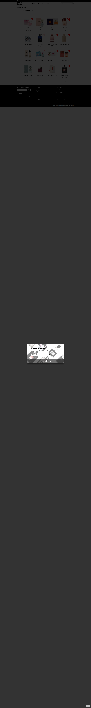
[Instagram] (42, 361)
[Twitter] (45, 361)
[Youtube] (49, 361)
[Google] (47, 361)
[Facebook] (40, 361)
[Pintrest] (44, 361)
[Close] (63, 345)
